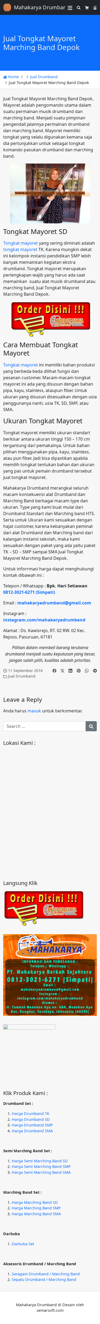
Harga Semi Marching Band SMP (41, 1166)
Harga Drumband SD (31, 1119)
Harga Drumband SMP (32, 1124)
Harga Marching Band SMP (36, 1207)
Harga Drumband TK (30, 1113)
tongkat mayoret (20, 249)
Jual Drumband (44, 76)
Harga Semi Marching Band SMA (41, 1172)
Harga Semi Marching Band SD (40, 1160)
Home (13, 76)
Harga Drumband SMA (32, 1130)
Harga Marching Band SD (35, 1202)
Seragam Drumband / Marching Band (46, 1273)
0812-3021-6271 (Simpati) (29, 592)
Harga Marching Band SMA (36, 1213)
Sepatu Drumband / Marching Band (44, 1279)
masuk (34, 711)
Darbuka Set (23, 1243)
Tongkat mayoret (20, 243)
